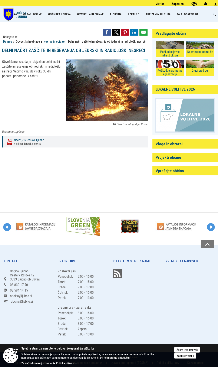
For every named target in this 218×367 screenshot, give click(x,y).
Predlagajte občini (171, 33)
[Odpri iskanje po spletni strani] (214, 14)
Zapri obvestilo (185, 355)
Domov (7, 41)
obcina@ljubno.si (21, 296)
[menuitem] (32, 14)
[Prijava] (215, 4)
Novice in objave (54, 41)
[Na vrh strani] (207, 244)
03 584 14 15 (19, 290)
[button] (7, 227)
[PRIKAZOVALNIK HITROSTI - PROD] (130, 226)
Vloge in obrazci (169, 144)
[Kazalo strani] (205, 3)
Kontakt (11, 261)
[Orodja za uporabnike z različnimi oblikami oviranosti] (194, 3)
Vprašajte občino (170, 170)
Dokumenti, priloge (13, 132)
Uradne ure (67, 261)
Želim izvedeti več (187, 349)
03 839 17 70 (19, 285)
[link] (107, 32)
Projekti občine (168, 157)
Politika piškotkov (66, 363)
